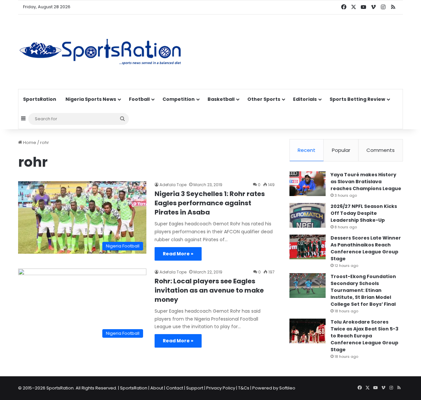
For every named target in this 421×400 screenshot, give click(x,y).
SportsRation (39, 99)
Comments (380, 150)
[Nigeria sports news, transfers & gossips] (100, 52)
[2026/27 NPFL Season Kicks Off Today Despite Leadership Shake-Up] (307, 215)
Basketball (221, 99)
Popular (341, 150)
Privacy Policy (220, 388)
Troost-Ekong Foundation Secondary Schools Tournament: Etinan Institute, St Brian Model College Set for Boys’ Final (363, 290)
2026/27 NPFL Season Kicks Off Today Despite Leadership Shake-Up (364, 213)
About (156, 388)
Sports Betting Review (357, 99)
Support (194, 388)
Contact (174, 388)
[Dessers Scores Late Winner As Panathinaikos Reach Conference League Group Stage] (307, 247)
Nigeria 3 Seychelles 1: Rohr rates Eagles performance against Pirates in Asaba (210, 203)
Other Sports (263, 99)
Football (139, 99)
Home (29, 142)
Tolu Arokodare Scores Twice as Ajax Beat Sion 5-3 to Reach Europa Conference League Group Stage (364, 336)
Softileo (287, 388)
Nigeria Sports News (90, 99)
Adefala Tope (173, 184)
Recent (306, 150)
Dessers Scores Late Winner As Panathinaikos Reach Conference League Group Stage (366, 248)
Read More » (178, 253)
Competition (178, 99)
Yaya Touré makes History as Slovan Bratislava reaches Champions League (366, 181)
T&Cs (243, 388)
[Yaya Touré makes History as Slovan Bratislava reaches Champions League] (307, 183)
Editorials (305, 99)
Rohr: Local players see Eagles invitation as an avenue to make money (209, 290)
